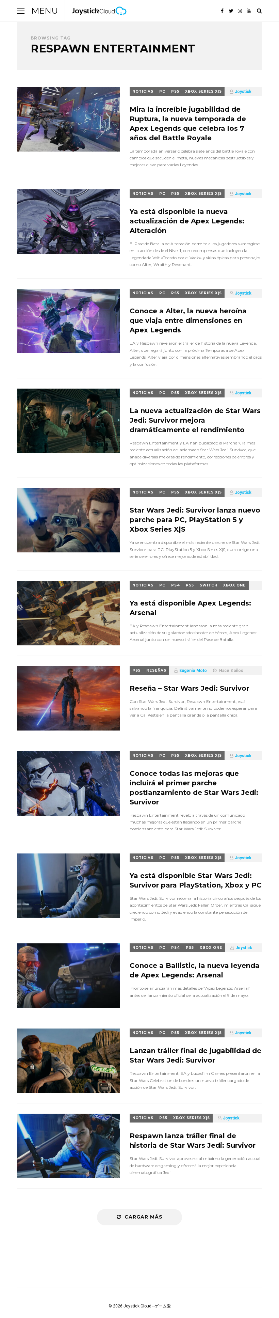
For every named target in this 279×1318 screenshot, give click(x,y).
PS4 (175, 585)
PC (162, 91)
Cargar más (144, 1217)
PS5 (175, 91)
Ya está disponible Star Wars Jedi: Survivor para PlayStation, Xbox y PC (196, 880)
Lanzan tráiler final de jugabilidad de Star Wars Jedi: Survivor (195, 1055)
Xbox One (234, 585)
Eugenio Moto (193, 670)
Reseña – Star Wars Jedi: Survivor (189, 688)
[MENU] (20, 10)
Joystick (243, 91)
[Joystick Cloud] (99, 20)
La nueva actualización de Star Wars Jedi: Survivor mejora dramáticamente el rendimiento (195, 420)
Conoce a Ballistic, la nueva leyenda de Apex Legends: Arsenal (195, 970)
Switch (208, 585)
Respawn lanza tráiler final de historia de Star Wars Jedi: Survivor (193, 1140)
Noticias (142, 91)
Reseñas (156, 670)
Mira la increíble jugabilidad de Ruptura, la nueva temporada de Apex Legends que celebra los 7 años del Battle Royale (188, 123)
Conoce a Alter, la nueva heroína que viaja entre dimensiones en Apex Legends (188, 320)
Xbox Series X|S (203, 91)
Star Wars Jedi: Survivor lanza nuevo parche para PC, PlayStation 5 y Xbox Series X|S (195, 519)
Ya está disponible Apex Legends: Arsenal (190, 608)
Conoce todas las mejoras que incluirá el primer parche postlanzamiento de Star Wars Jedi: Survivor (194, 787)
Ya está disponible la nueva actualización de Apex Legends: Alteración (187, 221)
